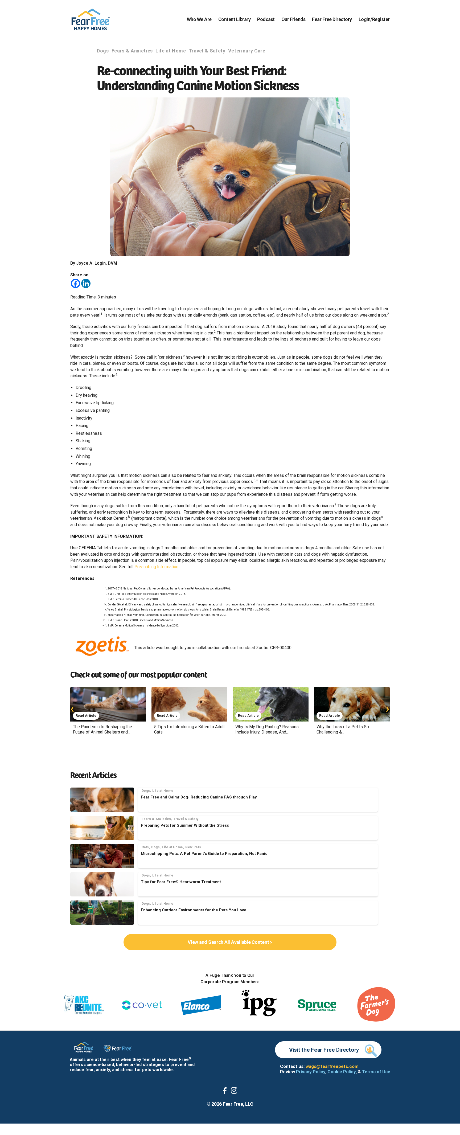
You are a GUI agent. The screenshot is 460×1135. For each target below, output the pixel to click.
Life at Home (170, 51)
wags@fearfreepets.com (332, 1066)
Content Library (234, 19)
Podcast (266, 19)
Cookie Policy (341, 1071)
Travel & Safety (207, 51)
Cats (145, 847)
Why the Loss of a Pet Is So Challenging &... (343, 729)
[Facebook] (75, 283)
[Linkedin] (86, 283)
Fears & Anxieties (132, 51)
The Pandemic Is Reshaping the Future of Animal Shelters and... (102, 729)
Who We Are (199, 19)
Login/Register (374, 19)
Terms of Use (376, 1071)
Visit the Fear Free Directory (324, 1050)
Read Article (86, 716)
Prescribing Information (156, 566)
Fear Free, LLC (238, 1104)
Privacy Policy (310, 1071)
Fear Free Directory (332, 19)
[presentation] (72, 708)
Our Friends (293, 19)
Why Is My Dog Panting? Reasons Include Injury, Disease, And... (267, 729)
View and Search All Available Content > (230, 942)
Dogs (103, 51)
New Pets (193, 847)
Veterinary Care (246, 51)
